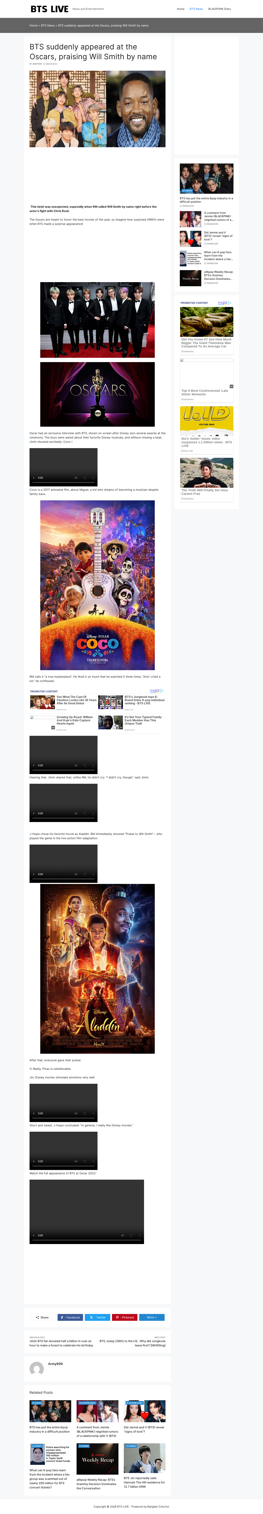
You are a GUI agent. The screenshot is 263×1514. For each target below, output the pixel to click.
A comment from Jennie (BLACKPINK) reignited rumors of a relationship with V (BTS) (97, 1431)
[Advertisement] (97, 178)
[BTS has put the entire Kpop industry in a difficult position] (50, 1411)
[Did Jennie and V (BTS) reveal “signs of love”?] (144, 1411)
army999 (55, 1364)
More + (156, 1317)
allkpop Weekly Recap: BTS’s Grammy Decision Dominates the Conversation (96, 1484)
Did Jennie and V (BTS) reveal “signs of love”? (218, 236)
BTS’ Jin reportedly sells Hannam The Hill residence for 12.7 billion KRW (144, 1482)
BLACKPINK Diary (87, 1403)
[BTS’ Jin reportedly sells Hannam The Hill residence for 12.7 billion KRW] (144, 1458)
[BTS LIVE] (50, 8)
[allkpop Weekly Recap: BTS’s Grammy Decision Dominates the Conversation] (97, 1459)
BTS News (37, 1403)
